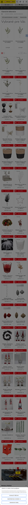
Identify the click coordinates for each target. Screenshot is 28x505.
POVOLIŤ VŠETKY (14, 495)
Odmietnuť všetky (14, 502)
